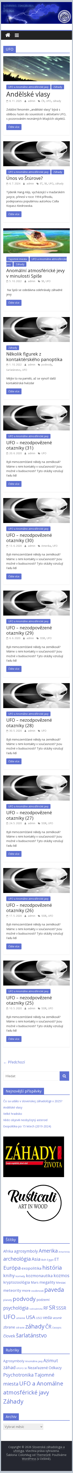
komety (20, 1276)
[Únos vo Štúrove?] (36, 143)
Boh (43, 1260)
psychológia (16, 1308)
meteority (12, 1290)
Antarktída (64, 1251)
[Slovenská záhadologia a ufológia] (7, 35)
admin (32, 101)
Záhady (57, 87)
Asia (36, 1259)
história (52, 1267)
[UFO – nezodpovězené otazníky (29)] (36, 593)
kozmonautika (39, 1275)
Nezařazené (38, 1367)
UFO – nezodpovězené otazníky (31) (29, 445)
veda (47, 1317)
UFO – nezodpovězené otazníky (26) (29, 907)
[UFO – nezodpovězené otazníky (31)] (36, 408)
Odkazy (55, 1367)
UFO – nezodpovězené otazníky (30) (29, 537)
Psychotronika (18, 1375)
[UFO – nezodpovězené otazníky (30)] (36, 500)
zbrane (9, 1327)
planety (7, 1300)
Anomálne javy (34, 1361)
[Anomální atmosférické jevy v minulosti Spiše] (36, 231)
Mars (35, 1282)
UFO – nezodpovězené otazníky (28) (29, 722)
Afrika (8, 1251)
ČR (42, 101)
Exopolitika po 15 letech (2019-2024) (27, 1126)
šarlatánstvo (13, 370)
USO (39, 1318)
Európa (12, 1267)
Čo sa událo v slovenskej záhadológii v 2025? (32, 1101)
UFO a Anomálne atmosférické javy (28, 87)
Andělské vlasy (28, 94)
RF (45, 1308)
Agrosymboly (13, 1361)
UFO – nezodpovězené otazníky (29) (29, 630)
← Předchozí (14, 1062)
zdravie (20, 1327)
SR (45, 183)
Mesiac (61, 1282)
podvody (46, 364)
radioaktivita (36, 1308)
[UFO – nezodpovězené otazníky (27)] (36, 778)
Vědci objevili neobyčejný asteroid (25, 1120)
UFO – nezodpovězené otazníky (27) (29, 815)
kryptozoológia (16, 1282)
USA (30, 1317)
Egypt (50, 1260)
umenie (20, 1318)
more (26, 1290)
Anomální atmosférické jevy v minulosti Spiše (35, 273)
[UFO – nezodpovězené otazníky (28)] (36, 685)
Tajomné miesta (17, 259)
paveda (54, 1289)
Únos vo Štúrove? (24, 178)
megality (47, 1282)
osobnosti (37, 1291)
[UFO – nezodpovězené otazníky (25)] (36, 963)
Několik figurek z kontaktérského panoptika (34, 356)
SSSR (42, 638)
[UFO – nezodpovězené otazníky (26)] (36, 870)
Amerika (46, 546)
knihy (9, 1275)
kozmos (61, 1275)
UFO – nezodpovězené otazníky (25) (29, 1000)
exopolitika (31, 1268)
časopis (56, 1327)
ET (41, 183)
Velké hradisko (12, 1114)
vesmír (57, 1318)
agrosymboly (26, 1251)
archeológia (17, 1258)
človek (9, 1336)
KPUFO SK (21, 1368)
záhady (57, 101)
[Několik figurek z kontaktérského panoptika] (36, 319)
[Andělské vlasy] (36, 58)
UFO (48, 101)
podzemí (42, 1299)
